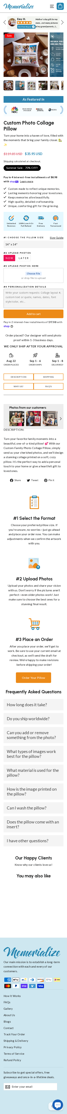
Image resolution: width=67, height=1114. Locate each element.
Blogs (7, 1021)
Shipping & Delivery (16, 1040)
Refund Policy (12, 1060)
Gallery (8, 1008)
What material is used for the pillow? (33, 773)
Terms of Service (14, 1053)
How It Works (12, 995)
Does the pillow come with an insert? (33, 824)
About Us (9, 1015)
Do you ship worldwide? (28, 718)
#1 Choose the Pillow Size (24, 237)
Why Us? (19, 386)
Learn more (26, 181)
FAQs (7, 1002)
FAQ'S (48, 386)
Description (18, 377)
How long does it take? (27, 704)
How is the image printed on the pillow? (32, 791)
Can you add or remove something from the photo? (31, 735)
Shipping (8, 161)
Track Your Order (14, 1034)
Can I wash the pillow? (26, 807)
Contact (9, 1028)
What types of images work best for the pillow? (31, 754)
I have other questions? (27, 840)
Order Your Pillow (33, 677)
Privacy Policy (13, 1047)
